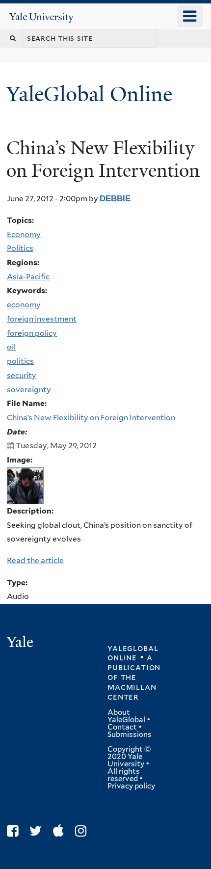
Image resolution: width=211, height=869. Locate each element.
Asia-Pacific (28, 276)
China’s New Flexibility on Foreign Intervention (91, 417)
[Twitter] (38, 831)
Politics (20, 248)
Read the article (35, 560)
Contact (122, 727)
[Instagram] (83, 831)
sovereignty (29, 389)
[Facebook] (15, 831)
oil (11, 347)
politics (20, 361)
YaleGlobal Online (89, 94)
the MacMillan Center (131, 687)
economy (24, 304)
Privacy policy (131, 786)
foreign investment (42, 319)
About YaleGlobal (126, 716)
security (21, 375)
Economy (24, 234)
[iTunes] (61, 831)
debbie (115, 198)
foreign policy (32, 333)
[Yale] (21, 643)
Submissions (129, 734)
